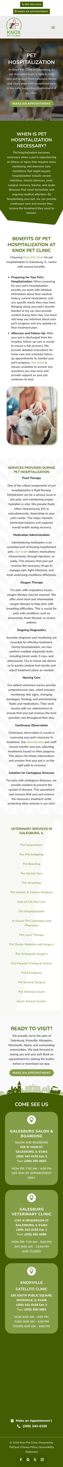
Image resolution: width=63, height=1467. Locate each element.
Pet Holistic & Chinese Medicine (31, 892)
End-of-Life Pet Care (31, 902)
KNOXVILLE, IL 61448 (32, 1300)
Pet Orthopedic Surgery (31, 954)
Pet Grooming (31, 883)
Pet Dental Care (31, 873)
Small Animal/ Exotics (31, 1001)
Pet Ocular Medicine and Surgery (31, 944)
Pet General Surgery (31, 982)
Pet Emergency (31, 973)
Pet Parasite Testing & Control (31, 963)
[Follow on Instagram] (42, 1459)
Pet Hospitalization (31, 911)
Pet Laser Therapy (31, 935)
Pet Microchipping (31, 854)
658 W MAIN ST (31, 1147)
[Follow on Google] (28, 1459)
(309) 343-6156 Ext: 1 (31, 1230)
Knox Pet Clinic (22, 70)
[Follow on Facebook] (21, 1459)
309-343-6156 (33, 4)
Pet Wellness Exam (31, 992)
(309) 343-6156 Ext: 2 (31, 1305)
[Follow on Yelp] (35, 1459)
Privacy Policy (29, 1447)
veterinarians (35, 742)
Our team (37, 362)
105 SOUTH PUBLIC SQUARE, (31, 1295)
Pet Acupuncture (31, 845)
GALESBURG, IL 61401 (31, 1152)
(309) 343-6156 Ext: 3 (31, 1156)
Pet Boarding (31, 864)
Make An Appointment (33, 11)
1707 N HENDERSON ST (31, 1220)
